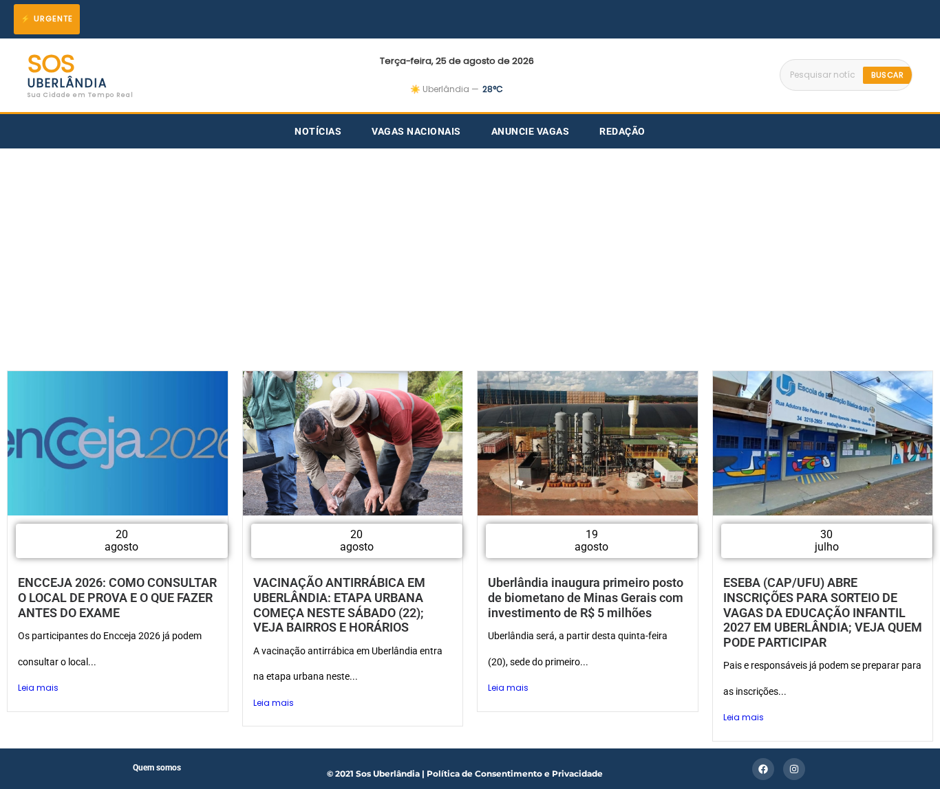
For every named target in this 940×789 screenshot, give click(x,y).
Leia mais (38, 687)
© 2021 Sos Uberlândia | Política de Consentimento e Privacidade (465, 773)
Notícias (318, 131)
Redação (622, 131)
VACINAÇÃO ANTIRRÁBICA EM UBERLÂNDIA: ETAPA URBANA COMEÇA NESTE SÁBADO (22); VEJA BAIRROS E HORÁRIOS (339, 604)
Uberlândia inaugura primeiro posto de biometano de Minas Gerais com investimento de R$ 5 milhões (585, 597)
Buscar (887, 74)
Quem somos (157, 768)
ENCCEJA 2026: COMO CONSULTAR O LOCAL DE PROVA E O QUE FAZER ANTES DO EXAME (117, 597)
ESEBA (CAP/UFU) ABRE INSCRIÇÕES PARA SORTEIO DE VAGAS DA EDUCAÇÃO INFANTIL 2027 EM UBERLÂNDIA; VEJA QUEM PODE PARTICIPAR (822, 612)
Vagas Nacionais (416, 131)
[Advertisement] (470, 251)
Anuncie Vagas (530, 131)
